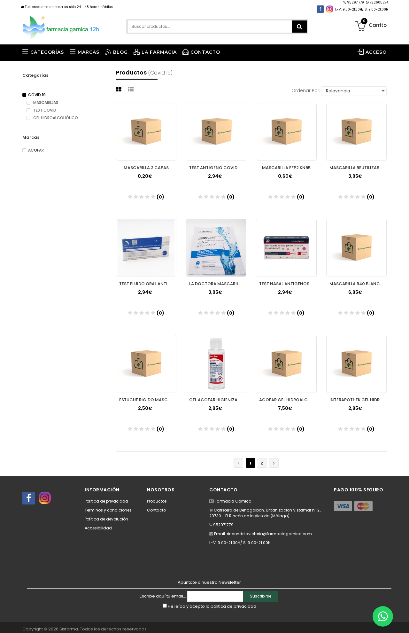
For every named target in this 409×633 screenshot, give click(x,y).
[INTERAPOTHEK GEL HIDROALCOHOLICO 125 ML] (356, 364)
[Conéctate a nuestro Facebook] (320, 9)
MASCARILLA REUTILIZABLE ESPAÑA (358, 168)
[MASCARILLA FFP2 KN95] (286, 131)
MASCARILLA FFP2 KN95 (286, 168)
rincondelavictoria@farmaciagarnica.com (269, 533)
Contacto (156, 510)
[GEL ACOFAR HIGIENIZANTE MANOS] (216, 364)
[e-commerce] (61, 26)
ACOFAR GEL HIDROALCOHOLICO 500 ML (287, 400)
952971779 (355, 2)
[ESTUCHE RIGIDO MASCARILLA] (146, 364)
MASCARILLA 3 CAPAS (146, 168)
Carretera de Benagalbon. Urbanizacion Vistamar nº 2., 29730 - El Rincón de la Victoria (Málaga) (265, 513)
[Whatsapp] (383, 616)
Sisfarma (68, 629)
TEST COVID (44, 110)
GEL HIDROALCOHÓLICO (55, 118)
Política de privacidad (106, 501)
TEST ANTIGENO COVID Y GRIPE (217, 168)
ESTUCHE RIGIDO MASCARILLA (147, 400)
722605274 (378, 2)
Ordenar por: (305, 90)
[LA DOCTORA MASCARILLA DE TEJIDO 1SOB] (216, 248)
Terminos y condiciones (108, 510)
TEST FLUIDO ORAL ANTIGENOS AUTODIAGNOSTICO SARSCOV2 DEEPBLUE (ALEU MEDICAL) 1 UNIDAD (147, 284)
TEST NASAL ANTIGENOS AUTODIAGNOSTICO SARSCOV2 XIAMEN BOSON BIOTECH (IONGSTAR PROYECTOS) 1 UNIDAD (287, 284)
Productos (157, 501)
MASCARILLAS (45, 103)
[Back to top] (402, 621)
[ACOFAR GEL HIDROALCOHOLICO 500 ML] (286, 364)
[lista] (131, 89)
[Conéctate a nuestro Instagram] (329, 9)
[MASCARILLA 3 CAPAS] (146, 131)
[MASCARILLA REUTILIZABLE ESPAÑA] (356, 131)
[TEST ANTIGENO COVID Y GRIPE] (216, 131)
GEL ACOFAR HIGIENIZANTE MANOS (217, 400)
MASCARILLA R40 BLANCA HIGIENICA (358, 284)
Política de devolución (106, 519)
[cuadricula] (119, 89)
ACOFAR (36, 150)
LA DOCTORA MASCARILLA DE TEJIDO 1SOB (217, 284)
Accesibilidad (98, 528)
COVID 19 (37, 95)
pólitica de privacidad (233, 606)
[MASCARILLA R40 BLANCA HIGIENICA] (356, 248)
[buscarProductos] (299, 26)
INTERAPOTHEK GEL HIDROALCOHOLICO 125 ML (358, 400)
